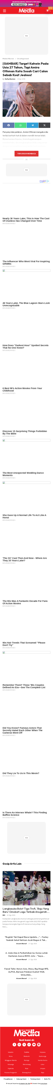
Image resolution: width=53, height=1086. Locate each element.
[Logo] (26, 10)
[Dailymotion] (39, 1044)
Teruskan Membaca (26, 154)
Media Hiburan (8, 59)
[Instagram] (19, 1044)
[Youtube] (34, 1044)
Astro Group (44, 1083)
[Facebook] (14, 1044)
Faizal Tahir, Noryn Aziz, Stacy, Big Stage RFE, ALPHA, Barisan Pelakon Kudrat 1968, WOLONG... (26, 971)
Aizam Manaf (21, 944)
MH (4, 915)
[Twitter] (24, 1044)
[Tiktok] (29, 1044)
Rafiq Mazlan (10, 79)
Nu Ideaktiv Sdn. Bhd (24, 1083)
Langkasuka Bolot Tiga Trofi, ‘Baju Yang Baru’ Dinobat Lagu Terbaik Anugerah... (26, 910)
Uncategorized (23, 59)
